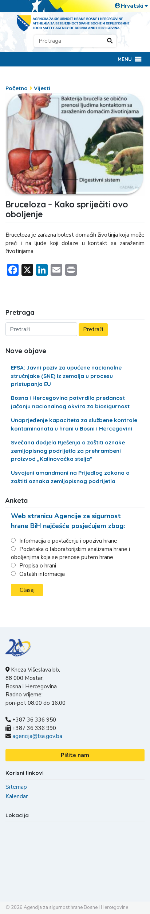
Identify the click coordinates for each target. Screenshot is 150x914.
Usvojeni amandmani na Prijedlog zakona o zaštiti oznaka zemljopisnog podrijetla (70, 477)
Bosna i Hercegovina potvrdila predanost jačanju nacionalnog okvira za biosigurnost (70, 402)
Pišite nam (75, 755)
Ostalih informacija (42, 574)
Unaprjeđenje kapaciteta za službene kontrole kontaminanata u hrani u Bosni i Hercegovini (74, 424)
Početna (16, 88)
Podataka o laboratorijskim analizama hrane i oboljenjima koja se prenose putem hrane (70, 553)
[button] (125, 59)
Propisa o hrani (37, 565)
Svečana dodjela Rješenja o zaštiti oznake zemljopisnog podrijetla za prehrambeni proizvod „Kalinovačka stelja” (68, 451)
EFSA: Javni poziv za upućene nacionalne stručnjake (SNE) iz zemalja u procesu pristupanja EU (66, 376)
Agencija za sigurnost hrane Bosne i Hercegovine (76, 907)
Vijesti (42, 88)
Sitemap (16, 787)
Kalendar (16, 796)
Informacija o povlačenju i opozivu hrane (68, 540)
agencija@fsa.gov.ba (37, 736)
